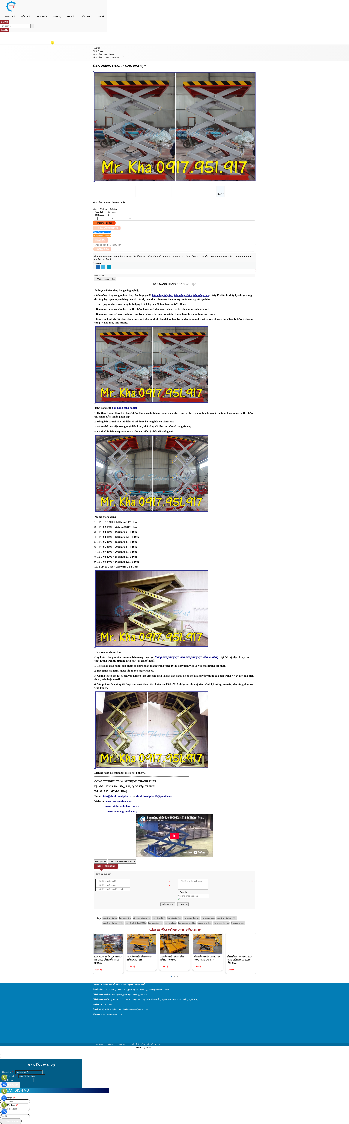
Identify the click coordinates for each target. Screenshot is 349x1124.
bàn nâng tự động (174, 918)
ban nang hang (170, 923)
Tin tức (71, 16)
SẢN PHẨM (42, 16)
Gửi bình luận (168, 904)
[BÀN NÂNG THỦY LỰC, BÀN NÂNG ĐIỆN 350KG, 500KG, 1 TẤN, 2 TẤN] (207, 944)
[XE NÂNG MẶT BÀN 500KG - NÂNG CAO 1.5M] (108, 944)
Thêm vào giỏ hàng (105, 223)
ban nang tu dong (204, 923)
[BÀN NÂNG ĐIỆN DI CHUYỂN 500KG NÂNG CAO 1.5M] (174, 944)
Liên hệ (100, 16)
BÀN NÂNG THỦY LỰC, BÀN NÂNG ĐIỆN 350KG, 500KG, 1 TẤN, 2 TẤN (206, 960)
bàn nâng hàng (125, 918)
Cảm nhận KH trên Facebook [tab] (122, 861)
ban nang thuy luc (155, 923)
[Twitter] (103, 267)
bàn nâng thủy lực (110, 918)
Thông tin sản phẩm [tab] (106, 279)
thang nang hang (237, 923)
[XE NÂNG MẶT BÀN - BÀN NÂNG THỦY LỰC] (141, 944)
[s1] (11, 11)
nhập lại (183, 904)
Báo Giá (4, 22)
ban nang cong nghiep (187, 923)
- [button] (95, 218)
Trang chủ (9, 16)
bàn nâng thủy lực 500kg (226, 918)
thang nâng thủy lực (191, 918)
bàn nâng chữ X (159, 918)
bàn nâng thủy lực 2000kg (136, 923)
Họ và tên (8, 1072)
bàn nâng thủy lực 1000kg (113, 923)
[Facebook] (98, 267)
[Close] (0, 1054)
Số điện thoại (9, 1076)
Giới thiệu (26, 16)
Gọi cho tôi (103, 249)
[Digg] (109, 267)
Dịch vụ (57, 16)
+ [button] (129, 218)
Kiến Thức (85, 16)
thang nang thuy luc (221, 923)
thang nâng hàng (208, 918)
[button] (55, 21)
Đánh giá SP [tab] (100, 861)
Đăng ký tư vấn (11, 1085)
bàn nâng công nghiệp (141, 918)
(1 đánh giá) (103, 209)
